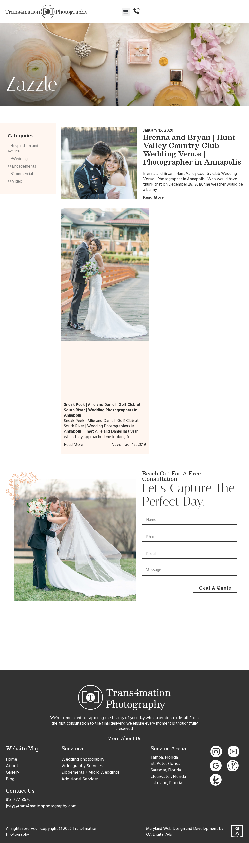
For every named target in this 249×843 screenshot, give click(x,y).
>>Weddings (18, 158)
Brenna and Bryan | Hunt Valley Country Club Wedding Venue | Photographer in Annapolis (192, 149)
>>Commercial (20, 174)
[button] (126, 12)
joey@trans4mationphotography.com (41, 805)
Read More (153, 197)
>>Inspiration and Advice (23, 148)
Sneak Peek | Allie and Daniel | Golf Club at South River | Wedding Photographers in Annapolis (102, 410)
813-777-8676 (18, 799)
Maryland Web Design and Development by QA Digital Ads (184, 831)
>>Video (15, 181)
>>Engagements (22, 166)
